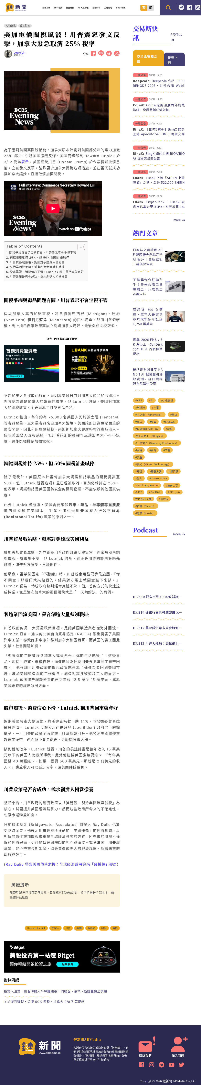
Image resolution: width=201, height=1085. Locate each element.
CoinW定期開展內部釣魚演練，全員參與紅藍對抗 (159, 107)
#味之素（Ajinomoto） (149, 414)
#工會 (166, 450)
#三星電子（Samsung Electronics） (157, 443)
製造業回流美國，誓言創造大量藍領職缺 (37, 267)
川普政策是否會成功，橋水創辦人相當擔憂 (39, 276)
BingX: (138, 129)
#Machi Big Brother (147, 485)
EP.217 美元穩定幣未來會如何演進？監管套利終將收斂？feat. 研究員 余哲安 (159, 628)
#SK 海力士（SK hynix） (149, 436)
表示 (25, 162)
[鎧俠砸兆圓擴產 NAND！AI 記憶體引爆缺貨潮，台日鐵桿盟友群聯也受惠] (175, 380)
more (177, 220)
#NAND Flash (143, 498)
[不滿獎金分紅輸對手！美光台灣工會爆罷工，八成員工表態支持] (175, 290)
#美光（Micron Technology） (153, 464)
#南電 (155, 407)
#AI (151, 400)
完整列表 (176, 34)
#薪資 (138, 471)
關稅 (103, 928)
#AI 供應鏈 (166, 400)
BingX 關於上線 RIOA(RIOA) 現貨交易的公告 (159, 155)
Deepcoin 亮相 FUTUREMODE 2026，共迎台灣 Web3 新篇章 (159, 85)
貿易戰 (91, 928)
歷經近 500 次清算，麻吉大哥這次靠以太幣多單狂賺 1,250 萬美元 (148, 316)
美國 (78, 928)
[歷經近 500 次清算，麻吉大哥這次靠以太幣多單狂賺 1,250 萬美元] (175, 320)
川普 (67, 928)
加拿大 (55, 928)
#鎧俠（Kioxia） (145, 513)
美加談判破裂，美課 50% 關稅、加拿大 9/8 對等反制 (44, 1002)
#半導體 (140, 407)
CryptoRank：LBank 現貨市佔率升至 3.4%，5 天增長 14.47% (159, 206)
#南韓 (138, 450)
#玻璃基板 (169, 421)
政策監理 (25, 25)
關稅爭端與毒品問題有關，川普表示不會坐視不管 (42, 252)
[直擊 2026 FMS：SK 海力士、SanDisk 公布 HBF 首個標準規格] (175, 350)
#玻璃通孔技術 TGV (147, 429)
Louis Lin (19, 52)
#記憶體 (173, 471)
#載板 (169, 429)
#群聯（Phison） (145, 506)
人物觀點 (10, 25)
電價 (115, 928)
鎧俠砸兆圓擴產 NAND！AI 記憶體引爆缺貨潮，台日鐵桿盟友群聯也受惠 (148, 376)
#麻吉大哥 (172, 485)
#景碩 (138, 421)
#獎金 (138, 457)
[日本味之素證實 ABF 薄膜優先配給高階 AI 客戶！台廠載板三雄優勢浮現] (175, 260)
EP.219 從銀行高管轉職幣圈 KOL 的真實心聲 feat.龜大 (159, 612)
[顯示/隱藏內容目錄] (79, 247)
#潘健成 (163, 499)
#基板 (173, 414)
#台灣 (152, 450)
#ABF (138, 400)
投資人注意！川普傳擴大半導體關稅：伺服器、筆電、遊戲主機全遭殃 (55, 991)
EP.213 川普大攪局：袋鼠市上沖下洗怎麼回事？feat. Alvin (159, 643)
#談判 (138, 478)
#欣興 (152, 421)
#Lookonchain (158, 478)
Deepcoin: (142, 80)
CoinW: (139, 105)
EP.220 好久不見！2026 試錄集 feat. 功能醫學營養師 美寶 (159, 596)
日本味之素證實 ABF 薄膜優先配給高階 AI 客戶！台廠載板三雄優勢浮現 (148, 256)
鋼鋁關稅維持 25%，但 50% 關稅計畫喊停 (39, 257)
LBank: (139, 177)
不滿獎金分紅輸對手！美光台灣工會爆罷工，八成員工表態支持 (148, 286)
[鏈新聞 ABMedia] (16, 10)
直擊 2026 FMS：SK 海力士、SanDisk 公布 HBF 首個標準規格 (148, 346)
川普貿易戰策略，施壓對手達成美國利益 (37, 262)
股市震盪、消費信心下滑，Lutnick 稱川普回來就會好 (47, 272)
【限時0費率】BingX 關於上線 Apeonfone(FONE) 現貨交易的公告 (159, 134)
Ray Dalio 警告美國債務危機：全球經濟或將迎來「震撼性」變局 (61, 864)
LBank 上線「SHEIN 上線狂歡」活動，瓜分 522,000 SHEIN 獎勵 (159, 182)
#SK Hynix (174, 492)
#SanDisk (155, 492)
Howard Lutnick (36, 928)
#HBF (138, 492)
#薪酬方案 (155, 471)
